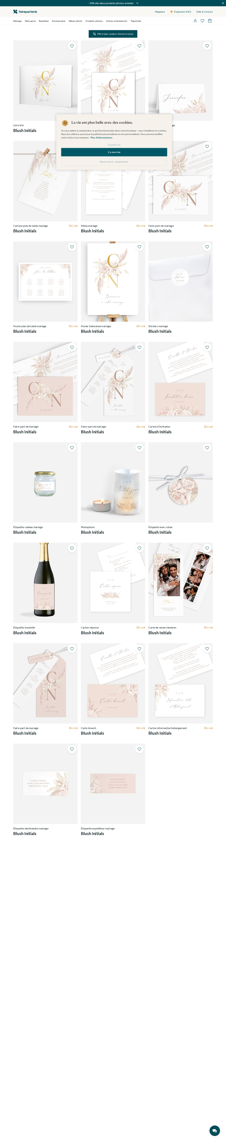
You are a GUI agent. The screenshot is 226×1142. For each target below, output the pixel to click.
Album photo (75, 21)
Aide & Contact (204, 11)
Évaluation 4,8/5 (182, 11)
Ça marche (114, 152)
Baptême (44, 21)
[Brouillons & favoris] (202, 21)
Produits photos (94, 21)
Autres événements (116, 21)
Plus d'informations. (101, 137)
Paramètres (114, 144)
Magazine (160, 11)
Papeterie (136, 21)
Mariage (17, 21)
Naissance (30, 21)
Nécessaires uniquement (114, 161)
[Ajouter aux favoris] (72, 46)
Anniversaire (58, 21)
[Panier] (210, 21)
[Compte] (195, 21)
